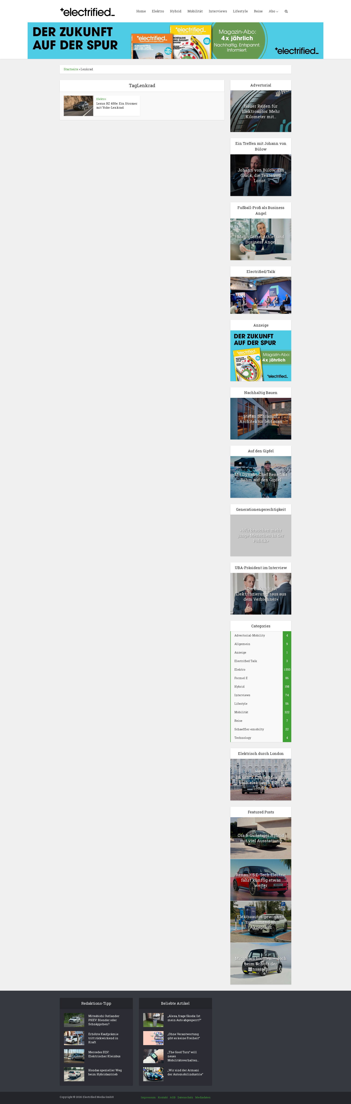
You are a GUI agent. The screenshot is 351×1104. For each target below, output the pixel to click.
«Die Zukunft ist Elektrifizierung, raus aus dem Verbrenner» (261, 594)
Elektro (158, 11)
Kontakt (163, 1097)
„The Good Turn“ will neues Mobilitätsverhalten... (183, 1056)
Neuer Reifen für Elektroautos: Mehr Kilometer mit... (261, 111)
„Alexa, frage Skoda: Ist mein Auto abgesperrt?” (184, 1018)
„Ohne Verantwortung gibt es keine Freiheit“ (184, 1036)
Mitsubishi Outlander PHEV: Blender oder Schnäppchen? (103, 1020)
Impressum (148, 1097)
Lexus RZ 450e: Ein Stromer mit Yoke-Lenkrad (116, 105)
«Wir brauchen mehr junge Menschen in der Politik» (261, 535)
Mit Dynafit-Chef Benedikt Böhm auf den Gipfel (260, 477)
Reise (258, 11)
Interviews (218, 11)
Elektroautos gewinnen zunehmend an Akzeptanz (260, 922)
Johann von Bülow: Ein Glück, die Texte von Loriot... (261, 175)
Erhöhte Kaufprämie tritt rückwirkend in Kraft (103, 1038)
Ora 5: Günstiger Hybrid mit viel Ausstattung (261, 838)
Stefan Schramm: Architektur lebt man (260, 418)
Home (141, 11)
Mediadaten (202, 1097)
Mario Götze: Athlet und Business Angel (260, 239)
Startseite (71, 69)
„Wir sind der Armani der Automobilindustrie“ (185, 1072)
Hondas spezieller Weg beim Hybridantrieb (105, 1072)
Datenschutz (185, 1097)
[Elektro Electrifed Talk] (260, 295)
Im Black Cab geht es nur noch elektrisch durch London (261, 782)
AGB (173, 1097)
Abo (272, 11)
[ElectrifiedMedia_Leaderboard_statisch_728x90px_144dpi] (175, 40)
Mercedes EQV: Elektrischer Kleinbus (104, 1054)
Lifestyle (240, 11)
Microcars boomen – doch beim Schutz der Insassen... (261, 964)
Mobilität (195, 11)
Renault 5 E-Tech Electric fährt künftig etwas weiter (261, 880)
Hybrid (175, 11)
